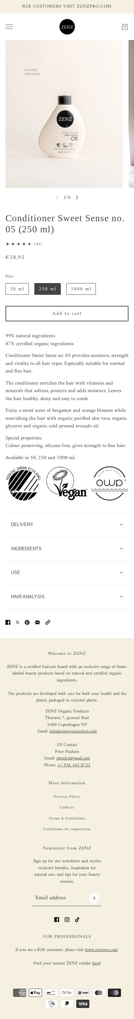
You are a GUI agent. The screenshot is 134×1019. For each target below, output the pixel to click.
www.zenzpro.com (101, 950)
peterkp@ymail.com (73, 758)
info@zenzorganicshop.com (73, 731)
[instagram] (67, 919)
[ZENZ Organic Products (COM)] (67, 27)
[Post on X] (17, 622)
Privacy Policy (67, 797)
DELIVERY (22, 524)
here (96, 963)
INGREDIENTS (26, 548)
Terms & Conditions (67, 818)
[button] (48, 622)
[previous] (57, 197)
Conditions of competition (67, 829)
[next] (77, 197)
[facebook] (56, 919)
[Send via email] (37, 622)
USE (15, 572)
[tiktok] (77, 919)
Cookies (67, 807)
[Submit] (94, 898)
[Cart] (125, 26)
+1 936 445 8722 (73, 765)
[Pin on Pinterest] (27, 622)
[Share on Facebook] (8, 622)
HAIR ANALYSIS (28, 596)
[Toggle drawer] (9, 27)
